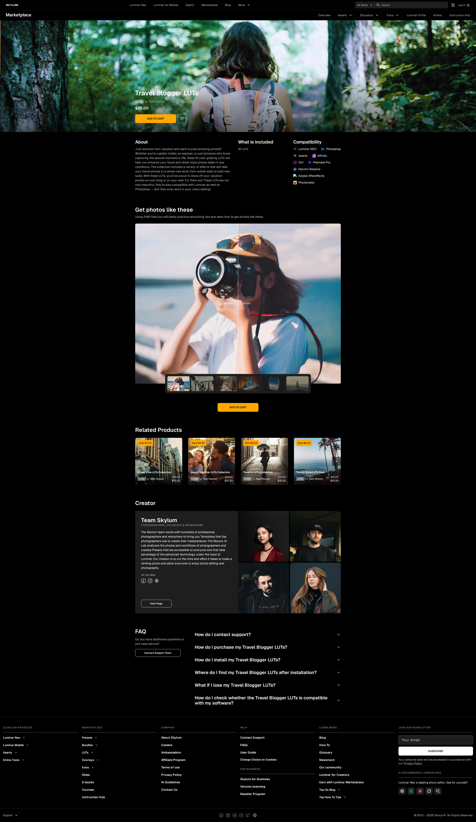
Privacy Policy (171, 775)
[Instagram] (150, 581)
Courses (88, 790)
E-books (88, 782)
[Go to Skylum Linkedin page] (235, 815)
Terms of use (170, 767)
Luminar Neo (138, 5)
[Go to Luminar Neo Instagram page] (228, 815)
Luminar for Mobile (166, 5)
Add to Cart (155, 118)
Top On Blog (330, 790)
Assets (345, 15)
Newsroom (327, 760)
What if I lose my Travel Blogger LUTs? (268, 685)
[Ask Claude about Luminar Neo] (420, 791)
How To (324, 745)
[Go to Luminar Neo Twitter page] (248, 815)
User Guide (248, 752)
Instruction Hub (459, 15)
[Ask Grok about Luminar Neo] (429, 791)
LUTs (150, 25)
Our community (330, 767)
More (244, 5)
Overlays (91, 760)
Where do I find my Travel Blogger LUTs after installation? (268, 672)
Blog (228, 5)
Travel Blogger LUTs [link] (170, 25)
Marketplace (210, 5)
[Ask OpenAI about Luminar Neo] (402, 791)
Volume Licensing (252, 786)
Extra (393, 15)
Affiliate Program (173, 760)
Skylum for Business (255, 779)
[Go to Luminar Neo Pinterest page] (255, 815)
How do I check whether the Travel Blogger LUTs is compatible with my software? (268, 700)
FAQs (244, 745)
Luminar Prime (416, 15)
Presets (90, 737)
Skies (86, 775)
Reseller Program (252, 794)
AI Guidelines (170, 782)
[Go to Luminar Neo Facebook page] (221, 815)
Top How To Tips (333, 797)
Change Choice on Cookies (258, 759)
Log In (464, 5)
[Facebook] (143, 581)
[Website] (157, 581)
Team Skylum (157, 101)
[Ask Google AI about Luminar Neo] (438, 791)
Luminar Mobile (16, 745)
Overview (324, 15)
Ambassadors (171, 752)
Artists (437, 15)
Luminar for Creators (334, 775)
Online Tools (14, 760)
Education (369, 15)
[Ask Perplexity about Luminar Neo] (411, 791)
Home (139, 25)
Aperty (190, 5)
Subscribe (435, 751)
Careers (166, 745)
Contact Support (252, 738)
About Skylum (171, 738)
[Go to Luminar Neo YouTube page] (241, 815)
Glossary (325, 752)
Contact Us (169, 790)
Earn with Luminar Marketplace (341, 782)
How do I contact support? (268, 634)
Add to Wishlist (158, 457)
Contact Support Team (157, 652)
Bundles (90, 745)
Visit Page (156, 603)
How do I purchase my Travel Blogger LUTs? (268, 647)
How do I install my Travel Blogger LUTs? (268, 660)
